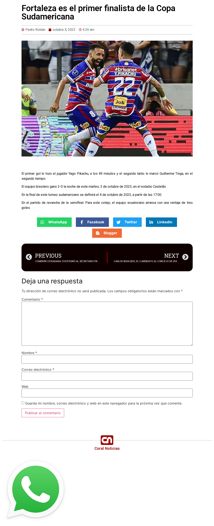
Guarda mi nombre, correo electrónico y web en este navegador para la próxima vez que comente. (103, 403)
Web (25, 386)
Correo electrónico (38, 369)
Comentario (32, 299)
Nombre (29, 352)
